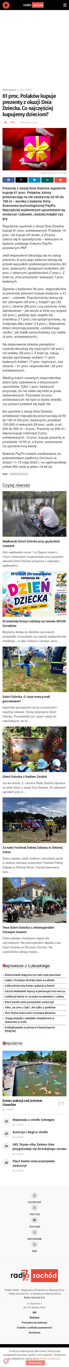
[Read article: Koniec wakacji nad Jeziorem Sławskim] (34, 1073)
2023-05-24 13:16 (28, 122)
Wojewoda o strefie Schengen (33, 1120)
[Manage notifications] (6, 1361)
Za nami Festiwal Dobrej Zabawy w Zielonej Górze (33, 850)
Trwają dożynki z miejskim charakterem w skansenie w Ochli (29, 1020)
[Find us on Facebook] (34, 1196)
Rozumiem (35, 1362)
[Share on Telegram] (34, 180)
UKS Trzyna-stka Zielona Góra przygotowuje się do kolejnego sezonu (39, 1147)
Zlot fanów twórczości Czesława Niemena (30, 1013)
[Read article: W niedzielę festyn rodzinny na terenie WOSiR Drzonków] (34, 594)
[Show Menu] (64, 5)
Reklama (34, 1317)
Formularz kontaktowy (34, 1322)
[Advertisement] (34, 47)
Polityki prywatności (50, 1358)
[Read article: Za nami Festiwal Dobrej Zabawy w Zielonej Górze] (34, 820)
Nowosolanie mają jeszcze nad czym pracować (33, 974)
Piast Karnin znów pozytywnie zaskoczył (29, 1002)
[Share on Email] (60, 180)
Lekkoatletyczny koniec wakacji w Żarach (30, 985)
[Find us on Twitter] (34, 1208)
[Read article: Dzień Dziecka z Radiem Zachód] (34, 749)
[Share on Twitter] (21, 180)
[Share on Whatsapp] (47, 180)
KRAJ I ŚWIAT (25, 89)
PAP (12, 122)
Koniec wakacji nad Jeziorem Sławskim (22, 1103)
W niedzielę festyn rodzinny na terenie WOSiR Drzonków (34, 623)
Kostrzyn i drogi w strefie (30, 1132)
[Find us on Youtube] (34, 1220)
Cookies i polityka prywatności (34, 1327)
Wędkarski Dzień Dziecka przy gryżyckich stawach (31, 543)
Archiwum (34, 1332)
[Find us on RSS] (34, 1244)
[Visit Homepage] (36, 5)
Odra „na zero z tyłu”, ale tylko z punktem (30, 1007)
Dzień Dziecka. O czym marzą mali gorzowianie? (26, 699)
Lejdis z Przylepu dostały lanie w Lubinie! (29, 980)
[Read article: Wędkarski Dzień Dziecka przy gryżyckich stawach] (34, 514)
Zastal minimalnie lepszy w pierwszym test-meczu (35, 991)
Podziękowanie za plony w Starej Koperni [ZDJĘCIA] (30, 1029)
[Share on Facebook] (9, 180)
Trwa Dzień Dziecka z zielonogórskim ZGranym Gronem (28, 930)
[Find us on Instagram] (34, 1232)
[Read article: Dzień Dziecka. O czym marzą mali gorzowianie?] (34, 669)
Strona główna (9, 89)
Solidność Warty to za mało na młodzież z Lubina (34, 996)
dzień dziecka (19, 473)
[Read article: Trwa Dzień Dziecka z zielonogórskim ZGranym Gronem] (34, 900)
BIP (35, 1312)
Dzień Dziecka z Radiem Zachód (25, 777)
